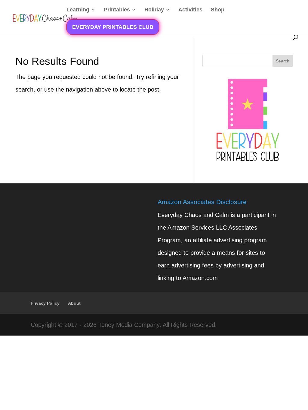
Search (282, 61)
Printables (117, 10)
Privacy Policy (45, 303)
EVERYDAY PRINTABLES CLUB (112, 27)
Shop (217, 10)
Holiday (154, 10)
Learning (77, 10)
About (74, 303)
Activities (190, 10)
